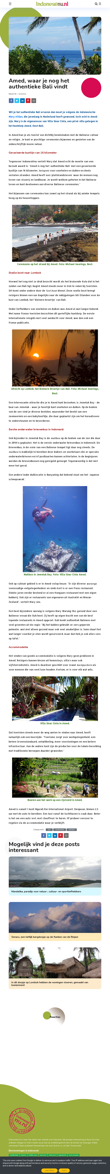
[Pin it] (28, 100)
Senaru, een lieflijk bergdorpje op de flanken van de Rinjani (44, 937)
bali (49, 830)
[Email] (33, 100)
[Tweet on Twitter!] (16, 100)
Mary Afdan (16, 116)
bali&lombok (59, 830)
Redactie (12, 94)
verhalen (72, 830)
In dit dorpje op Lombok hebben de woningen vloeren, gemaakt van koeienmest (49, 984)
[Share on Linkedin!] (22, 100)
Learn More (49, 1170)
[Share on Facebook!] (11, 100)
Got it (64, 1170)
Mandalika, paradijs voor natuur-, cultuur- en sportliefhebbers (46, 891)
